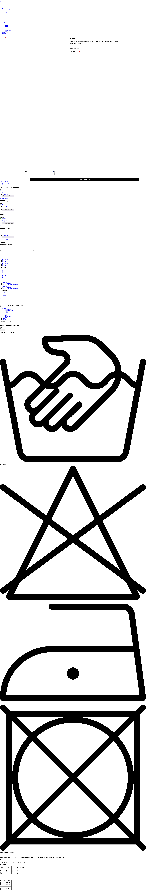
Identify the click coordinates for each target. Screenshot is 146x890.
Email (1, 327)
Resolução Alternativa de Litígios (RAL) (10, 284)
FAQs (3, 272)
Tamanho (26, 174)
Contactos (4, 261)
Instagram (4, 293)
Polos (6, 13)
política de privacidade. (29, 328)
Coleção (4, 8)
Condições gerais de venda (7, 270)
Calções (6, 15)
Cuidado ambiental (6, 260)
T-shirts (6, 12)
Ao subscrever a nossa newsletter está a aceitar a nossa (17, 328)
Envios (3, 271)
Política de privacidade (7, 282)
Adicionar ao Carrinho (84, 179)
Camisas (6, 11)
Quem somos (5, 259)
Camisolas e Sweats (9, 10)
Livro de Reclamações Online (8, 283)
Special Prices (5, 19)
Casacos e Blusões (8, 9)
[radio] (53, 172)
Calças (6, 14)
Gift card (4, 20)
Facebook (4, 292)
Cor (26, 171)
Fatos (6, 31)
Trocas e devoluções (6, 269)
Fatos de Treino (8, 16)
